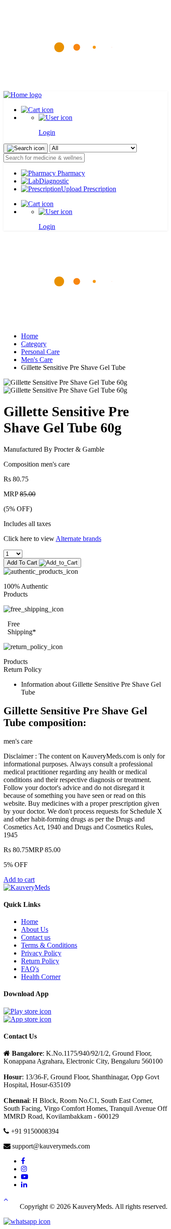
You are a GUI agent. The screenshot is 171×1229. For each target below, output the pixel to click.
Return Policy (40, 961)
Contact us (35, 937)
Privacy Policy (41, 953)
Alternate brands (78, 538)
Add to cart (19, 879)
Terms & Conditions (49, 945)
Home (29, 336)
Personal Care (40, 351)
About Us (34, 929)
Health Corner (41, 976)
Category (33, 344)
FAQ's (30, 969)
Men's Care (37, 359)
